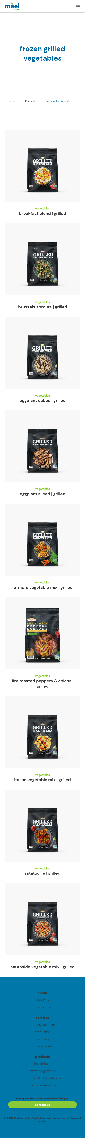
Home (11, 101)
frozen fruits (42, 1064)
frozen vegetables (43, 1071)
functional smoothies (42, 1085)
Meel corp (20, 1118)
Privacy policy (61, 1118)
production (42, 1032)
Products (30, 101)
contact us (42, 1007)
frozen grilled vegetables (42, 1078)
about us (42, 1000)
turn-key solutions (42, 1025)
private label (42, 1046)
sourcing (42, 1039)
